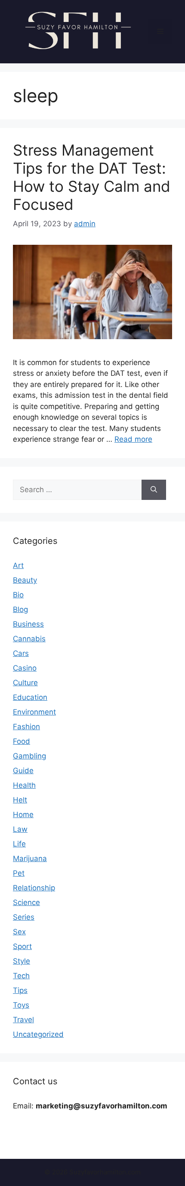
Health (24, 785)
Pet (19, 873)
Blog (20, 609)
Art (18, 565)
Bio (18, 594)
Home (23, 814)
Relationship (34, 887)
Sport (22, 946)
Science (26, 902)
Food (21, 741)
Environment (34, 712)
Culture (25, 682)
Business (28, 624)
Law (20, 829)
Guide (23, 770)
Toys (21, 1005)
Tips (20, 990)
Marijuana (30, 858)
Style (21, 961)
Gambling (29, 756)
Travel (23, 1019)
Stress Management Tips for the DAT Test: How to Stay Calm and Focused (91, 177)
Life (19, 844)
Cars (21, 653)
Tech (21, 975)
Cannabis (29, 638)
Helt (20, 800)
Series (23, 917)
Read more (133, 439)
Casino (25, 668)
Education (30, 697)
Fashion (26, 726)
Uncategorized (38, 1034)
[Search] (154, 490)
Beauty (25, 580)
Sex (19, 931)
